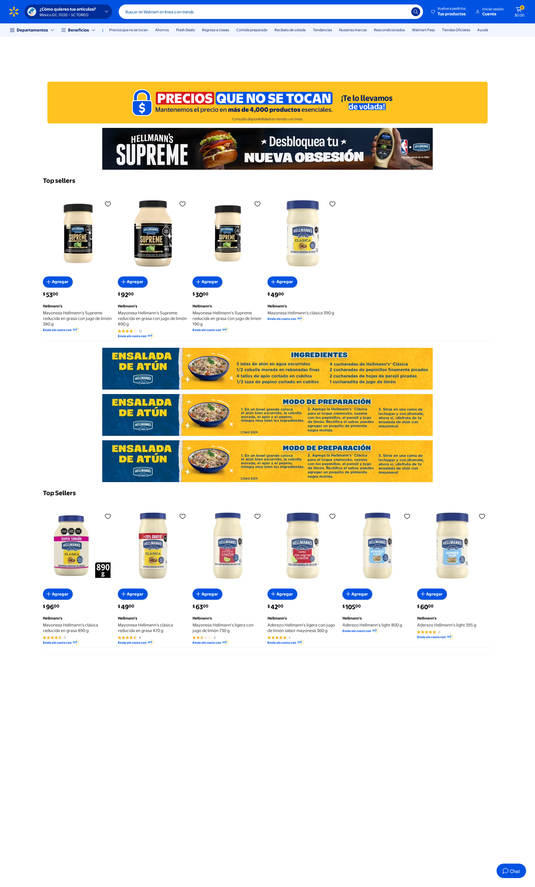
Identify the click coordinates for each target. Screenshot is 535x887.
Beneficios (78, 30)
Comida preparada (251, 30)
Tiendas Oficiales (456, 30)
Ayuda (482, 30)
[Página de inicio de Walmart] (14, 11)
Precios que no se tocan (128, 30)
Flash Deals (185, 30)
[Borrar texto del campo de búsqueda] (403, 11)
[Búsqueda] (415, 11)
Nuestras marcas (353, 30)
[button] (448, 11)
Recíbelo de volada (290, 30)
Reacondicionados (389, 30)
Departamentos (32, 30)
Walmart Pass (423, 30)
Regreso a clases (215, 30)
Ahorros (162, 30)
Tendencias (322, 30)
